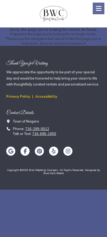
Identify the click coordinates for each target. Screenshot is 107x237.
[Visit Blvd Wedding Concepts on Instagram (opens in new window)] (67, 151)
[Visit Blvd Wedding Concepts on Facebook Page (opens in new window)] (25, 151)
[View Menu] (98, 8)
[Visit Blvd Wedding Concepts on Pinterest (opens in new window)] (39, 151)
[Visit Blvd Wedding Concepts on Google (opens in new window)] (10, 151)
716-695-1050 (44, 134)
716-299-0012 (37, 129)
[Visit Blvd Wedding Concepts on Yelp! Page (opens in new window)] (53, 151)
